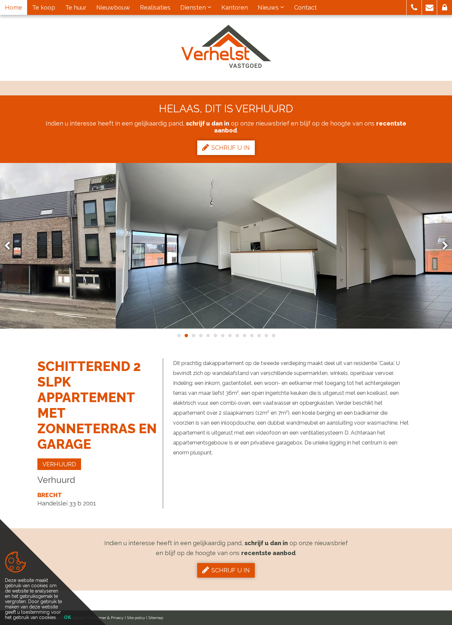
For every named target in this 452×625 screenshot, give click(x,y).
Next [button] (442, 246)
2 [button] (186, 336)
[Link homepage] (226, 46)
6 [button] (215, 336)
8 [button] (230, 336)
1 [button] (179, 336)
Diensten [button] (193, 7)
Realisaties (155, 7)
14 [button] (273, 336)
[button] (414, 7)
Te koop (43, 7)
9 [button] (237, 336)
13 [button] (266, 336)
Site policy (136, 617)
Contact (305, 7)
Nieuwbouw (113, 7)
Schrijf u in (230, 147)
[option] (226, 246)
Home (13, 7)
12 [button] (259, 336)
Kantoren (234, 7)
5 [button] (208, 336)
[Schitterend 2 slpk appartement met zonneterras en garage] (226, 246)
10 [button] (244, 336)
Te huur (75, 7)
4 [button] (200, 336)
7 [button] (222, 336)
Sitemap (155, 617)
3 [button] (193, 336)
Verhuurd (59, 464)
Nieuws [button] (269, 7)
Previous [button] (10, 246)
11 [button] (251, 336)
